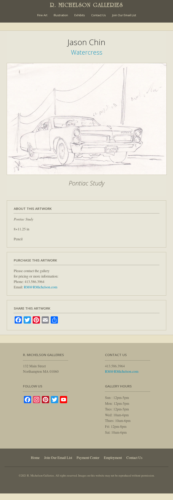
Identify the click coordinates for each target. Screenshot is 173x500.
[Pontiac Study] (87, 177)
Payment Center (88, 457)
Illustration (61, 15)
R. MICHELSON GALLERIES (86, 5)
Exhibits (79, 15)
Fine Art (42, 15)
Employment (113, 457)
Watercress (86, 52)
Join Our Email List (124, 15)
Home (35, 457)
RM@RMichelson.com (40, 287)
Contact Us (98, 15)
